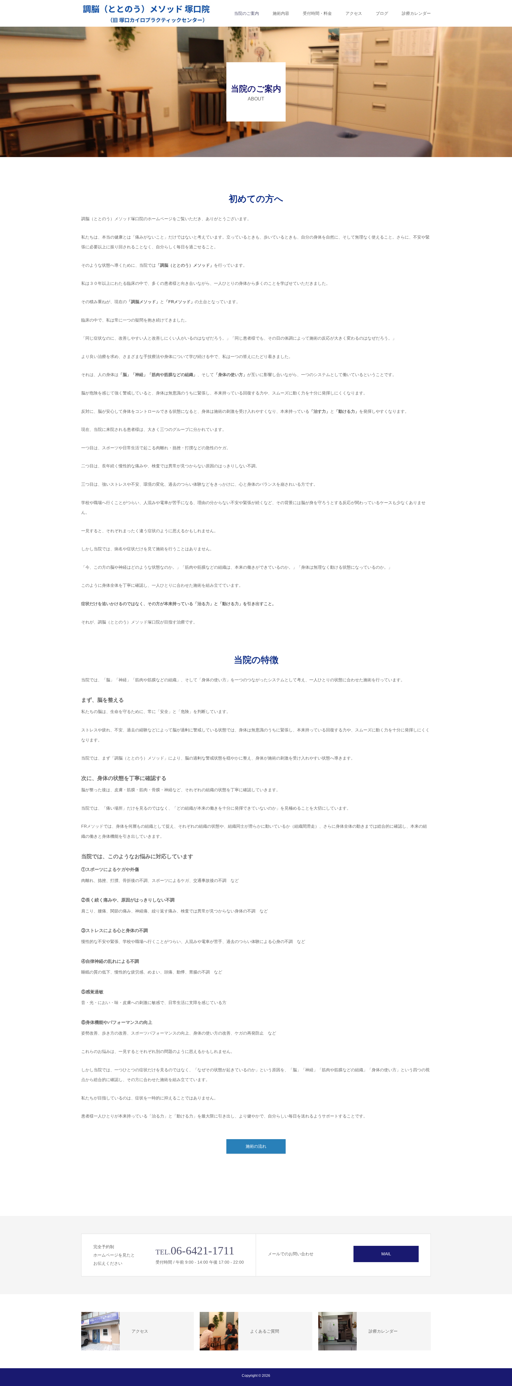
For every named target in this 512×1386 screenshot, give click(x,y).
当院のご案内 (246, 13)
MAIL (386, 1253)
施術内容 (281, 13)
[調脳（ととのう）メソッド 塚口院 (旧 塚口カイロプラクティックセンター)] (146, 13)
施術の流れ (256, 1146)
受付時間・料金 (317, 13)
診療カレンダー (416, 13)
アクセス (353, 13)
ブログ (382, 13)
